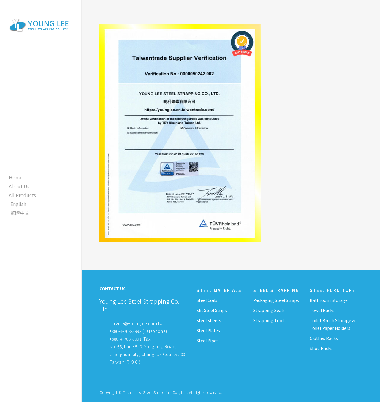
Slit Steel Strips (212, 310)
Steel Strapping (276, 290)
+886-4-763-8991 (126, 339)
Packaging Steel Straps (276, 300)
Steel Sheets (209, 320)
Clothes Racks (324, 338)
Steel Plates (208, 330)
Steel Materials (219, 290)
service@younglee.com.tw (136, 323)
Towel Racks (322, 310)
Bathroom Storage (329, 300)
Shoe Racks (321, 348)
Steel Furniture (332, 290)
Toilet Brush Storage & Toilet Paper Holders (332, 324)
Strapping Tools (269, 320)
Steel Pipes (207, 341)
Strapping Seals (269, 310)
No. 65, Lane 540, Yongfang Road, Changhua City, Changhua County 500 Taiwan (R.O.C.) (146, 354)
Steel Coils (207, 300)
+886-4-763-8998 (126, 331)
